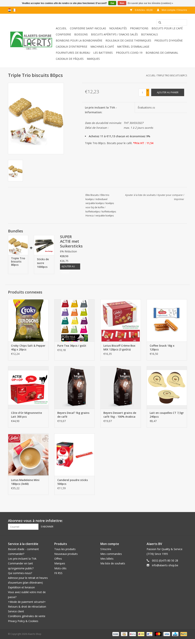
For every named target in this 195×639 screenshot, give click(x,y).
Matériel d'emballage (133, 46)
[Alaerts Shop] (31, 40)
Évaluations (146, 107)
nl (9, 10)
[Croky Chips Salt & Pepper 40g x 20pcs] (28, 320)
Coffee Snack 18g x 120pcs (162, 347)
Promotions (139, 28)
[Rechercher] (158, 22)
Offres (58, 558)
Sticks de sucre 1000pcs (43, 263)
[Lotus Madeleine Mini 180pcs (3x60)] (28, 454)
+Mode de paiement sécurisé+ (27, 602)
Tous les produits (65, 549)
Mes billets (106, 558)
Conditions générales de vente (26, 616)
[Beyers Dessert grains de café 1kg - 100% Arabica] (120, 387)
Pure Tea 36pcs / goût (71, 345)
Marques (93, 59)
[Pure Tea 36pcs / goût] (74, 320)
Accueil (61, 28)
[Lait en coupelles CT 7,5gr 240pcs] (167, 387)
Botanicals (149, 34)
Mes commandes (111, 554)
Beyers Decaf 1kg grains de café (73, 414)
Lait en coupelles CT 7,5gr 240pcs (167, 414)
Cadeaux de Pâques (70, 59)
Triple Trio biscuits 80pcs (172, 75)
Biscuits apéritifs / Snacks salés (114, 34)
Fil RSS (58, 573)
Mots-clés (60, 568)
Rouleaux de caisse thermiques (128, 40)
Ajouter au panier (68, 267)
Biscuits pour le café (167, 28)
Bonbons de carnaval (162, 52)
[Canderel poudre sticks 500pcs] (74, 454)
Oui (112, 3)
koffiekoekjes (93, 211)
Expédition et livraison (21, 587)
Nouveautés (118, 28)
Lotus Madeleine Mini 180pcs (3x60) (25, 482)
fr (14, 10)
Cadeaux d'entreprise (71, 46)
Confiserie (63, 34)
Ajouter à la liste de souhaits (140, 195)
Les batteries (103, 52)
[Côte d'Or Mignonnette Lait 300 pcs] (28, 387)
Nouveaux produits (66, 554)
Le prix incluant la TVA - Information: (101, 110)
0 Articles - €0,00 (143, 10)
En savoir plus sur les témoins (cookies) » (150, 3)
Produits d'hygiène (168, 40)
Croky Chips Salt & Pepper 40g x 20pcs (28, 347)
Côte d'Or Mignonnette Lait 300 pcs (26, 414)
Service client (16, 611)
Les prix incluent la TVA (22, 558)
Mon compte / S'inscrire (174, 10)
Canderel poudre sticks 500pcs (72, 482)
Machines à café (102, 46)
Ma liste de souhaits (112, 563)
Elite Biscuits (92, 195)
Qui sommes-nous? (20, 573)
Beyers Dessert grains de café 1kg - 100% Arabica (119, 414)
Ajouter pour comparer (170, 195)
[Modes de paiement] (115, 633)
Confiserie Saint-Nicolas (88, 28)
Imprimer (179, 199)
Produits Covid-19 (129, 52)
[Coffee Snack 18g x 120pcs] (167, 320)
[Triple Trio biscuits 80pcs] (18, 245)
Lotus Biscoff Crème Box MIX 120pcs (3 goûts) (119, 347)
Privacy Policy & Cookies (23, 621)
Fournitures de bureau (73, 52)
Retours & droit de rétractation (27, 606)
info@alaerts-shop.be (165, 565)
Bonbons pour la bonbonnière (79, 40)
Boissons (81, 34)
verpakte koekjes (104, 215)
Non (122, 3)
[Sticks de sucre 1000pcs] (44, 245)
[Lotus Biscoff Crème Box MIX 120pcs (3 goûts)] (120, 320)
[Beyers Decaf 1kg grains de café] (74, 387)
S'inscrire (105, 549)
